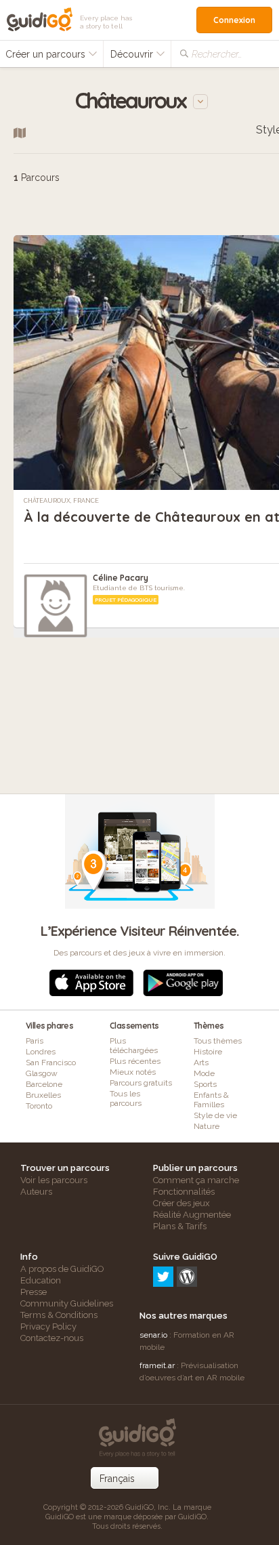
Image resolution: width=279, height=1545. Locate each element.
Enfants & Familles (211, 1099)
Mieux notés (133, 1072)
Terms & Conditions (59, 1315)
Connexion (234, 20)
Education (40, 1280)
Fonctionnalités (184, 1192)
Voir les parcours (53, 1180)
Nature (206, 1126)
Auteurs (36, 1192)
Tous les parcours (126, 1098)
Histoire (208, 1051)
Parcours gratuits (141, 1083)
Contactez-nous (51, 1338)
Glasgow (42, 1073)
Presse (33, 1292)
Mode (204, 1073)
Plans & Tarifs (180, 1226)
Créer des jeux (181, 1203)
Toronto (39, 1106)
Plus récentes (135, 1061)
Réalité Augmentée (192, 1215)
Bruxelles (43, 1095)
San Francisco (51, 1062)
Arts (201, 1062)
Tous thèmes (218, 1041)
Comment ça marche (196, 1180)
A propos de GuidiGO (62, 1269)
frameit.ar (157, 1365)
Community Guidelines (66, 1303)
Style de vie (215, 1115)
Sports (205, 1084)
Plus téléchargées (134, 1045)
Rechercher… (217, 54)
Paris (34, 1041)
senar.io (153, 1335)
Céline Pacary (120, 578)
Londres (41, 1051)
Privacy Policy (48, 1326)
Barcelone (44, 1084)
